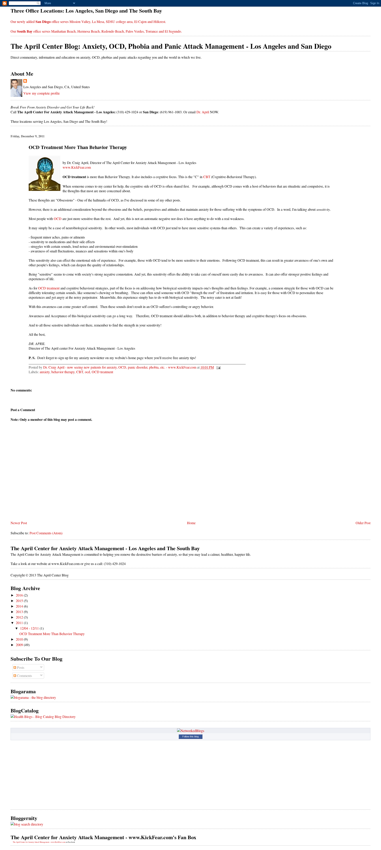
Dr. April (202, 112)
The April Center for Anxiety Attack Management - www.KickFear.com (39, 842)
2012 (20, 617)
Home (191, 522)
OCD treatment (49, 288)
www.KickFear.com (77, 167)
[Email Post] (218, 367)
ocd (87, 371)
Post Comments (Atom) (46, 533)
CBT (206, 176)
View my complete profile (41, 93)
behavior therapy (63, 371)
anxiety (45, 371)
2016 (20, 595)
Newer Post (19, 522)
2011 (20, 622)
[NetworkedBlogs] (190, 730)
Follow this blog (190, 736)
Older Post (363, 522)
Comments (24, 675)
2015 (20, 600)
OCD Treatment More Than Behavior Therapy (52, 633)
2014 (20, 606)
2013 (20, 611)
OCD (58, 218)
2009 (20, 644)
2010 (20, 639)
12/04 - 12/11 (30, 628)
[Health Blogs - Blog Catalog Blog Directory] (43, 716)
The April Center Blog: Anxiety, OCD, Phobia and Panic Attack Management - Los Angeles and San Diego (171, 46)
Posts (20, 667)
